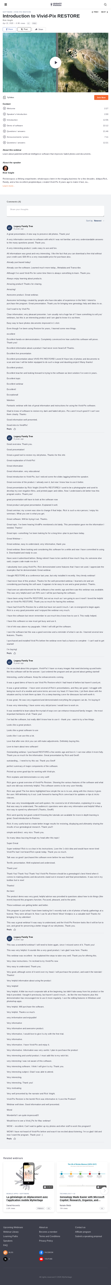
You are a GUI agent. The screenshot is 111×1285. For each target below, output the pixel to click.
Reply (9, 429)
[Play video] (55, 62)
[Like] (15, 429)
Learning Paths (10, 1236)
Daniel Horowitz (13, 1205)
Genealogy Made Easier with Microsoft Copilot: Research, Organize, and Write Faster (82, 1200)
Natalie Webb (65, 1205)
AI (74, 1193)
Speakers (7, 1241)
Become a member (48, 1232)
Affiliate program (83, 1232)
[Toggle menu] (5, 4)
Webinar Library (11, 1232)
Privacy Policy (46, 1241)
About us (43, 1227)
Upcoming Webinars (13, 1227)
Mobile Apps (12, 1193)
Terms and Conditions (49, 1236)
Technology (66, 1193)
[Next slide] (104, 1190)
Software (7, 12)
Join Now (101, 97)
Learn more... (9, 186)
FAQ (5, 1245)
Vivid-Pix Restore (22, 12)
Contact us (80, 1227)
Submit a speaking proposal (88, 1236)
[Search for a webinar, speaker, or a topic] (105, 4)
